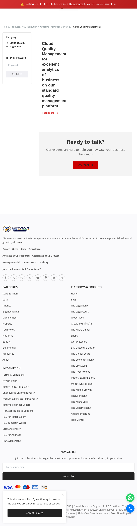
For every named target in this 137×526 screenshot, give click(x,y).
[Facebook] (6, 277)
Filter (19, 74)
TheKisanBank (79, 395)
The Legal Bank (79, 305)
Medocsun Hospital (82, 383)
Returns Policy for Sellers (16, 404)
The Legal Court (80, 311)
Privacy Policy (10, 380)
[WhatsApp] (130, 497)
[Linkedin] (54, 277)
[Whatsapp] (30, 277)
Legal (5, 299)
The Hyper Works (80, 371)
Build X (6, 341)
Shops (74, 335)
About (6, 359)
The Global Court (80, 353)
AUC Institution (29, 26)
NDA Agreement (12, 440)
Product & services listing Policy (20, 398)
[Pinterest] (46, 277)
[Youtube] (38, 277)
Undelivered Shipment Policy (19, 392)
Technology (9, 329)
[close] (62, 494)
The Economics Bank (82, 359)
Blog (73, 299)
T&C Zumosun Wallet (14, 422)
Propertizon (77, 317)
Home (6, 26)
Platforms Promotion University (55, 26)
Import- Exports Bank (83, 377)
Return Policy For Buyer (16, 386)
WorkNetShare (79, 341)
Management (10, 317)
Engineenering (11, 311)
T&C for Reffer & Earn (14, 416)
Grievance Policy (12, 428)
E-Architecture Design (83, 347)
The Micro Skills (80, 401)
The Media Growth (81, 389)
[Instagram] (22, 277)
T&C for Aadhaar (12, 434)
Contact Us (85, 165)
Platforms (8, 335)
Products (15, 26)
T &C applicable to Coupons (18, 410)
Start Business (11, 293)
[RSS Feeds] (62, 277)
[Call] (130, 508)
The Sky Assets (79, 365)
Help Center (77, 419)
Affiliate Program (80, 413)
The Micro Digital (80, 329)
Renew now (76, 4)
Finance (7, 305)
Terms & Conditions (14, 374)
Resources (8, 353)
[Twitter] (14, 277)
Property (7, 323)
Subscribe (68, 476)
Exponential (9, 347)
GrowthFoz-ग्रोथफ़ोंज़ (81, 323)
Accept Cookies (34, 512)
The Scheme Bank (81, 407)
